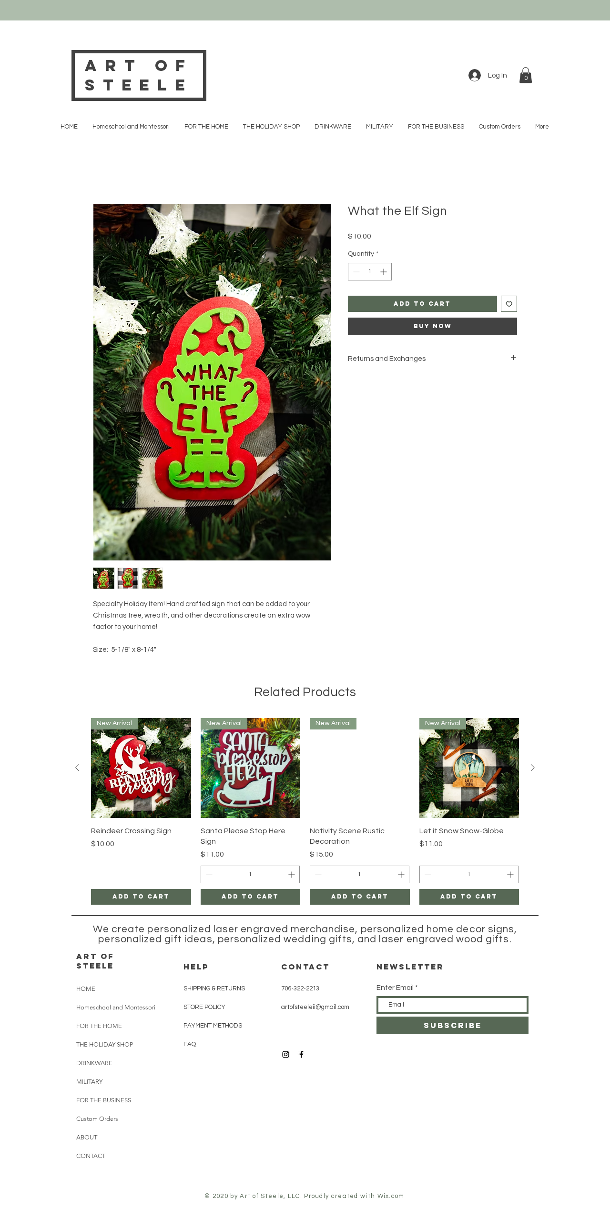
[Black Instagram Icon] (285, 1054)
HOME (85, 988)
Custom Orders (97, 1118)
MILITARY (89, 1081)
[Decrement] (355, 271)
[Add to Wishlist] (509, 304)
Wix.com (391, 1196)
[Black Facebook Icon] (301, 1054)
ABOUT (86, 1137)
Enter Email (395, 987)
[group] (305, 811)
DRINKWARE (94, 1063)
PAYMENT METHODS (212, 1025)
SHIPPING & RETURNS (214, 988)
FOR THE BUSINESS (103, 1100)
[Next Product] (533, 767)
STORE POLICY (205, 1007)
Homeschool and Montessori (115, 1007)
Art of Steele (139, 75)
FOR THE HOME (99, 1025)
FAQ (189, 1044)
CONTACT (305, 966)
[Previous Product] (77, 767)
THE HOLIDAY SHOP (104, 1044)
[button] (525, 75)
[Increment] (384, 271)
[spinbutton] (369, 271)
